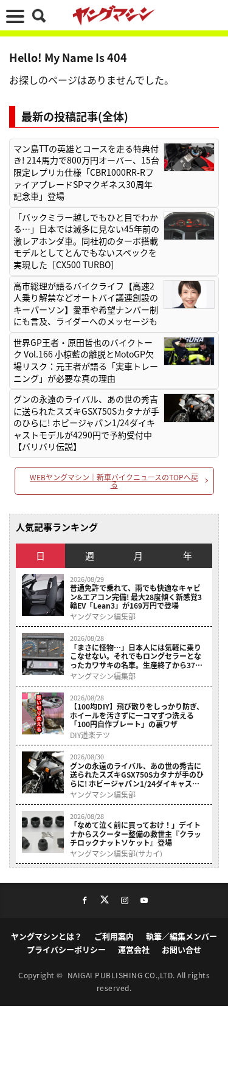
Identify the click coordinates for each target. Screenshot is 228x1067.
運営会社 (134, 949)
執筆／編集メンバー (181, 936)
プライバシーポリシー (66, 949)
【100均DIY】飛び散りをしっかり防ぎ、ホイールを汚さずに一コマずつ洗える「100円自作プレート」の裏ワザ (137, 715)
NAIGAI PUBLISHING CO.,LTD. (122, 975)
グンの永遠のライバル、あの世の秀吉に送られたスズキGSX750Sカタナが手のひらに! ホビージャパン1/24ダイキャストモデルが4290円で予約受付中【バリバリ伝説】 (86, 422)
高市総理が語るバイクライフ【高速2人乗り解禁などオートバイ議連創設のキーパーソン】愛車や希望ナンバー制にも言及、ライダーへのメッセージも (85, 304)
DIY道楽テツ (90, 735)
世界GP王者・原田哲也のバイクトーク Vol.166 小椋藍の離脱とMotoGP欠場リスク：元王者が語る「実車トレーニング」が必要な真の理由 (85, 360)
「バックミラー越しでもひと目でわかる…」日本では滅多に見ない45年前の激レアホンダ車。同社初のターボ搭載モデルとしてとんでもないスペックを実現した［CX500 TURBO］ (86, 241)
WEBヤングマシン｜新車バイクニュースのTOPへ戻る (114, 480)
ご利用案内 (114, 936)
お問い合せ (181, 949)
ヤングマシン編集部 (103, 616)
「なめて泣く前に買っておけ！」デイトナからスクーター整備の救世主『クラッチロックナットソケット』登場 (135, 834)
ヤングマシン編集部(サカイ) (116, 853)
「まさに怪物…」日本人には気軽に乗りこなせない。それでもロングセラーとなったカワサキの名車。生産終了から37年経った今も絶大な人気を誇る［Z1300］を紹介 (136, 656)
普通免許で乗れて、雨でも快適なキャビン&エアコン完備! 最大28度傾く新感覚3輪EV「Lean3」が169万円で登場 (136, 597)
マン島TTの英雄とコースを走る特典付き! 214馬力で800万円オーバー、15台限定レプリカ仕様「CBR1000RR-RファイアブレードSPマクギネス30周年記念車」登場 (86, 172)
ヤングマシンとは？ (46, 936)
